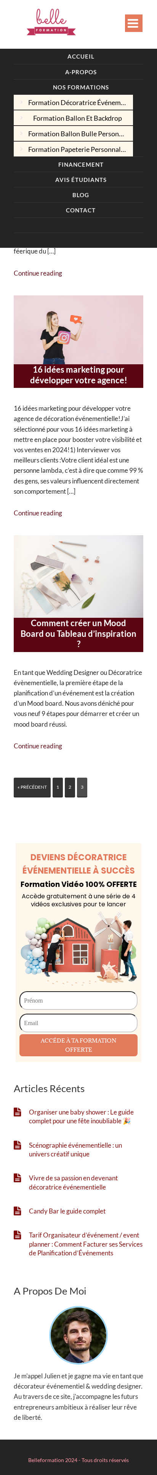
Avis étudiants (81, 179)
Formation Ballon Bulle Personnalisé (80, 133)
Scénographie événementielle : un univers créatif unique (75, 1149)
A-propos (81, 72)
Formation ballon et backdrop (77, 118)
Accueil (81, 56)
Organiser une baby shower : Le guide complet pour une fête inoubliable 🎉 (81, 1116)
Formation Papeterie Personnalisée (80, 149)
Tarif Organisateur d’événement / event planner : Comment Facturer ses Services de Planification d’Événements (86, 1244)
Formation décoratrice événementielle (80, 102)
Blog (80, 194)
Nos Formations (81, 87)
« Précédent (32, 787)
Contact (81, 210)
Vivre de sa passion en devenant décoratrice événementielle (73, 1182)
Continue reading (38, 273)
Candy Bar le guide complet (67, 1211)
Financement (81, 164)
